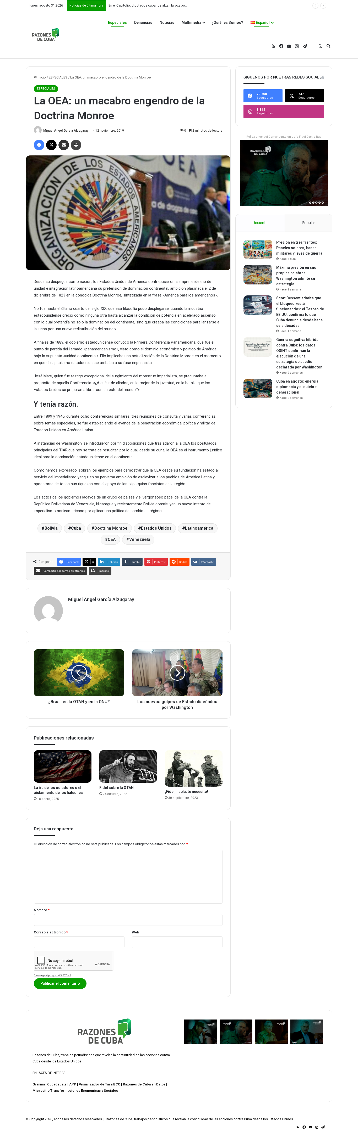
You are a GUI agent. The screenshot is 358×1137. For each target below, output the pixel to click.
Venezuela (139, 539)
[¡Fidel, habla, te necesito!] (194, 768)
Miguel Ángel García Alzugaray (65, 130)
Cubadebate (57, 1084)
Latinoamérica (199, 528)
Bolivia (51, 528)
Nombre (42, 910)
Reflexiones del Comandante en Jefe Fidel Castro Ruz (283, 136)
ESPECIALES (58, 77)
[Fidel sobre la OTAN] (128, 766)
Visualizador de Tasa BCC (99, 1084)
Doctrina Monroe (111, 528)
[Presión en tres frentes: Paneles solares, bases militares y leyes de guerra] (257, 249)
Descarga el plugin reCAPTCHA (52, 975)
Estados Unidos (156, 528)
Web (135, 932)
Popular (308, 222)
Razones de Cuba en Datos (144, 1084)
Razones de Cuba (45, 1055)
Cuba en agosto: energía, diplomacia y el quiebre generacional (297, 386)
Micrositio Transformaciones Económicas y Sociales (75, 1091)
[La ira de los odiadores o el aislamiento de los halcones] (62, 766)
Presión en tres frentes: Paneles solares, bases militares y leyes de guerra (299, 247)
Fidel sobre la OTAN (116, 788)
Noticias (167, 22)
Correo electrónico (51, 932)
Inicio (41, 77)
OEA (112, 539)
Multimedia (191, 22)
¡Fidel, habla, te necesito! (186, 791)
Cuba (76, 528)
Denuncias (143, 22)
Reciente (260, 222)
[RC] (45, 34)
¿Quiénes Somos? (227, 22)
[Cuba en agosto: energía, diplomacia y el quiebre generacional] (257, 388)
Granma (38, 1084)
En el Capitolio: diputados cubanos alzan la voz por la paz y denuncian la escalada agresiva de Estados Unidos (192, 5)
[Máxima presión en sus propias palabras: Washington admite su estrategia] (257, 274)
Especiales (117, 22)
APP (72, 1084)
